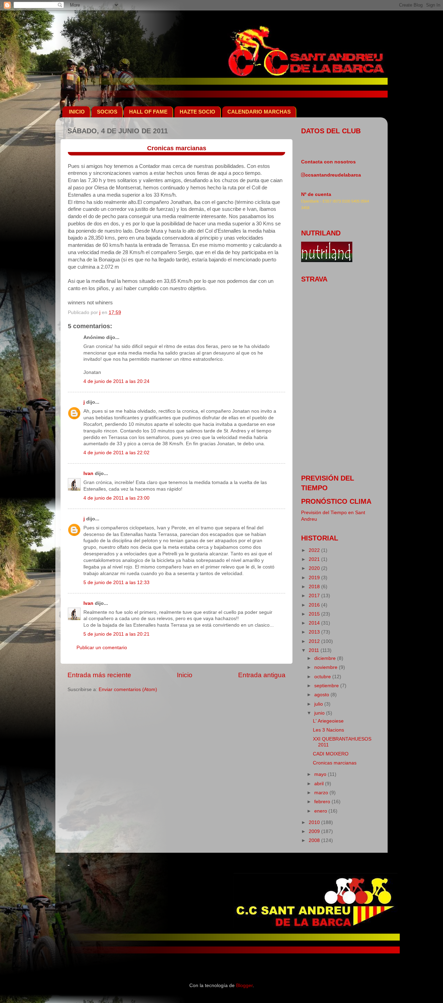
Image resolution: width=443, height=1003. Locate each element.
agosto (322, 694)
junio (320, 713)
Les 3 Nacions (328, 730)
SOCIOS (107, 112)
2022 (315, 550)
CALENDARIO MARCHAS (259, 112)
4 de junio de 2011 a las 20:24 (116, 381)
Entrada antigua (262, 675)
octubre (323, 676)
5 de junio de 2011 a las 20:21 (116, 634)
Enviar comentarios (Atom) (128, 689)
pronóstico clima (336, 501)
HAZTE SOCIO (197, 112)
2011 (314, 650)
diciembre (325, 658)
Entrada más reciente (99, 675)
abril (319, 783)
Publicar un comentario (101, 647)
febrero (323, 801)
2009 (315, 831)
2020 (315, 568)
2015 (315, 614)
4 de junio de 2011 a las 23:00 (116, 498)
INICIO (77, 112)
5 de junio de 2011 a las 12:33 (116, 582)
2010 (315, 822)
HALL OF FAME (148, 112)
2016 (315, 605)
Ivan (88, 473)
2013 (315, 632)
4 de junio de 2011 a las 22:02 (116, 452)
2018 (315, 586)
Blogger (244, 985)
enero (321, 811)
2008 (315, 840)
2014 (315, 623)
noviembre (326, 667)
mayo (321, 774)
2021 (315, 559)
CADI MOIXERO (331, 753)
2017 (315, 595)
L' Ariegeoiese (328, 721)
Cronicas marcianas (334, 762)
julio (319, 704)
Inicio (184, 675)
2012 (315, 641)
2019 (315, 577)
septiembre (327, 685)
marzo (321, 792)
